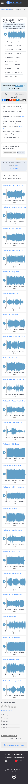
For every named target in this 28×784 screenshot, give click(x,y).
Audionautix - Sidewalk (10, 315)
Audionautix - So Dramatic (12, 229)
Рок (5, 119)
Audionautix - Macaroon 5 (12, 573)
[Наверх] (14, 778)
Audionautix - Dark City (11, 358)
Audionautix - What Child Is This (14, 401)
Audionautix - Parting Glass (12, 530)
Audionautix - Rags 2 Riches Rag (14, 207)
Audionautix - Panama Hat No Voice (15, 250)
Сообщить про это (21, 159)
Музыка (22, 116)
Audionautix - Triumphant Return (14, 336)
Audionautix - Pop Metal (11, 272)
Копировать (21, 152)
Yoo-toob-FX (22, 80)
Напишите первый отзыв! (15, 745)
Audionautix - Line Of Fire (12, 552)
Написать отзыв (6, 711)
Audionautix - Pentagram (11, 659)
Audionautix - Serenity (10, 293)
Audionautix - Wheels (10, 508)
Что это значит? (14, 168)
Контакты (10, 761)
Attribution (17, 165)
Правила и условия (17, 754)
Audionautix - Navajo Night (12, 465)
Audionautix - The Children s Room (15, 379)
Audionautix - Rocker (10, 616)
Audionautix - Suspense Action (13, 422)
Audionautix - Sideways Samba (13, 487)
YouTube (20, 761)
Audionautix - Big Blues (11, 444)
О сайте (7, 754)
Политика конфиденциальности (14, 757)
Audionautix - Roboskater (11, 638)
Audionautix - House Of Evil (12, 595)
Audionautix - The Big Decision (13, 185)
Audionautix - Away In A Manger (14, 681)
